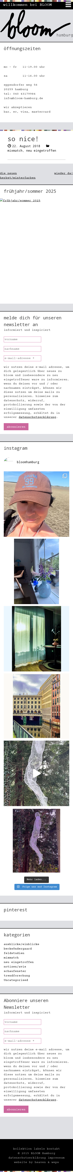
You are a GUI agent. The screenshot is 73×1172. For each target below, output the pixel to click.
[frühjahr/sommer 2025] (36, 251)
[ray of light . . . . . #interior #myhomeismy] (36, 638)
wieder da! (63, 173)
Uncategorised (16, 980)
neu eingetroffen (41, 150)
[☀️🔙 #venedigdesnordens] (36, 706)
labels (39, 1149)
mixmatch (14, 150)
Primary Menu (68, 4)
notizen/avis (15, 967)
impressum (56, 1158)
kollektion (22, 1149)
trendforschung (17, 976)
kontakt (53, 1149)
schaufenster (15, 971)
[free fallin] (36, 840)
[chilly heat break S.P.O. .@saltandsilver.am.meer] (36, 504)
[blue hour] (36, 571)
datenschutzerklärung (37, 417)
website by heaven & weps (36, 1162)
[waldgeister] (36, 773)
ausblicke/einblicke (21, 944)
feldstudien (14, 953)
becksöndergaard (18, 949)
